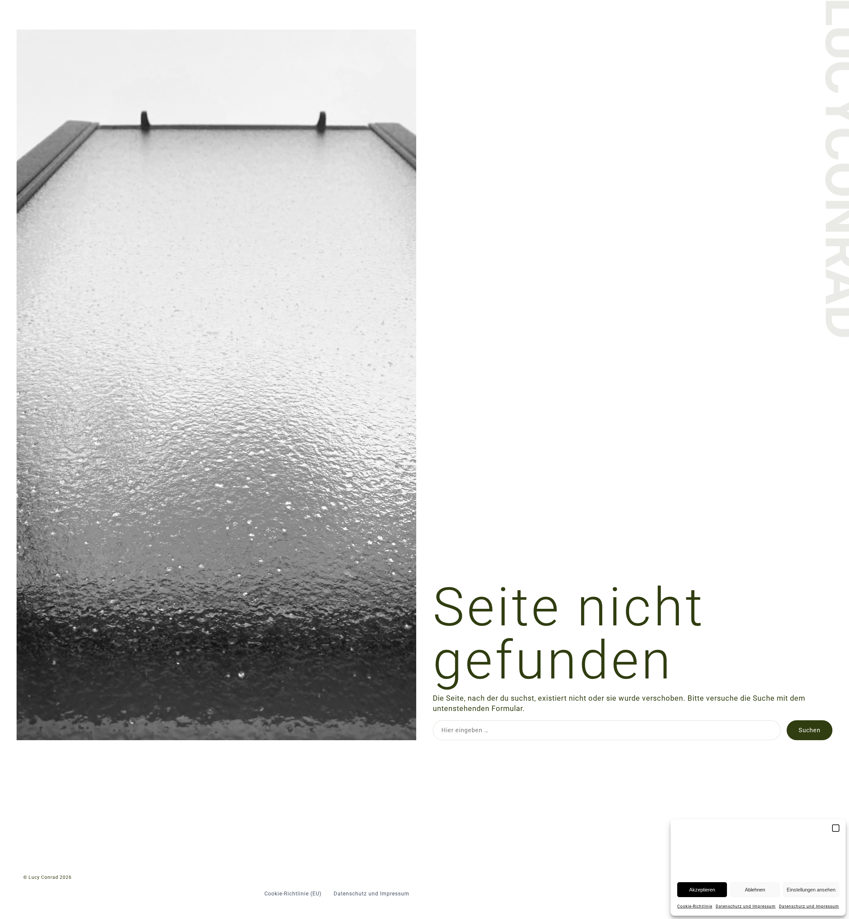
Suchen (809, 730)
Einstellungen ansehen (811, 889)
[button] (835, 828)
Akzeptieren (702, 889)
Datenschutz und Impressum (746, 906)
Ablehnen (755, 889)
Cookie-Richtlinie (694, 906)
